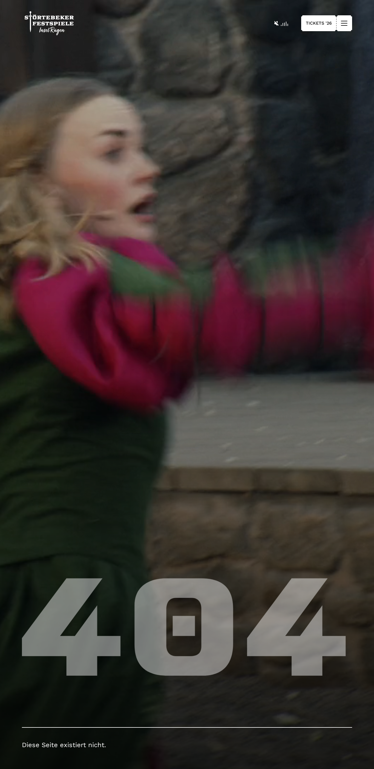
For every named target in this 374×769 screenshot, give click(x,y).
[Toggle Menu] (344, 23)
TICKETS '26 (319, 23)
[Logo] (49, 23)
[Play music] (281, 23)
